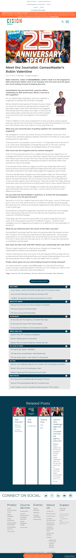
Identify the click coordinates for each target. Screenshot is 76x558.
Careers (35, 7)
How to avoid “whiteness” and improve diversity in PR (29, 294)
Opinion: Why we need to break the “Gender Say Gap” (29, 343)
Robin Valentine (58, 273)
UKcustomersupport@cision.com (65, 523)
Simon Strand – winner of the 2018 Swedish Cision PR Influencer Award (35, 290)
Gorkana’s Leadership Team (50, 528)
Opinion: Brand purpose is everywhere (24, 338)
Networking (37, 519)
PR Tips (13, 361)
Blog (48, 4)
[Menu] (66, 22)
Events (20, 431)
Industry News (16, 301)
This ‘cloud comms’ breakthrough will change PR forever (30, 379)
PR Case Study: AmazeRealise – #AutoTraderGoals (28, 353)
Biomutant (38, 266)
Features (14, 287)
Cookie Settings (51, 552)
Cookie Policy (50, 516)
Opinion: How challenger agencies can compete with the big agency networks (38, 364)
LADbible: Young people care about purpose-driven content (31, 298)
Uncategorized (32, 426)
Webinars (36, 512)
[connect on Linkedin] (58, 495)
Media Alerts (24, 511)
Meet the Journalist (45, 273)
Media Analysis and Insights (11, 523)
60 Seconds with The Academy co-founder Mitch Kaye (29, 320)
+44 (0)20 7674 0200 (38, 10)
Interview (34, 273)
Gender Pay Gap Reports (50, 523)
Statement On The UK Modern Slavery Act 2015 (52, 543)
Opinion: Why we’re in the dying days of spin (26, 368)
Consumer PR (15, 273)
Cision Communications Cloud (12, 510)
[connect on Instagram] (70, 495)
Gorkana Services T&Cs (50, 519)
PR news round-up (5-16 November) (23, 313)
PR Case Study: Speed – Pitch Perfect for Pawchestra (29, 357)
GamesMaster (34, 80)
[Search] (62, 22)
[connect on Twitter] (45, 495)
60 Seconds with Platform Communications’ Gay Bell (29, 328)
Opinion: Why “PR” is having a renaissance (25, 335)
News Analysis (16, 331)
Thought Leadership (37, 516)
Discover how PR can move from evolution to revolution (30, 305)
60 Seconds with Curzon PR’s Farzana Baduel (26, 324)
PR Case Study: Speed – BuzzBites (23, 349)
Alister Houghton (32, 75)
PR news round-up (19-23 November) (23, 309)
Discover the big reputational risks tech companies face (30, 383)
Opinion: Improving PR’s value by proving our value (28, 372)
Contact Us (50, 511)
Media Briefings (36, 509)
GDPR (42, 7)
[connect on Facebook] (52, 495)
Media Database (10, 515)
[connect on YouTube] (64, 495)
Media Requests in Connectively (36, 4)
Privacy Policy (50, 513)
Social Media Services (11, 528)
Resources (14, 376)
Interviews (20, 75)
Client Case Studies (50, 534)
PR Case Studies (16, 346)
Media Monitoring (10, 519)
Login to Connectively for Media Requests (24, 516)
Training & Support (63, 509)
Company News (18, 430)
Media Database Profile (23, 523)
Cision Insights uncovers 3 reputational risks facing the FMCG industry (35, 387)
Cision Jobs (10, 531)
